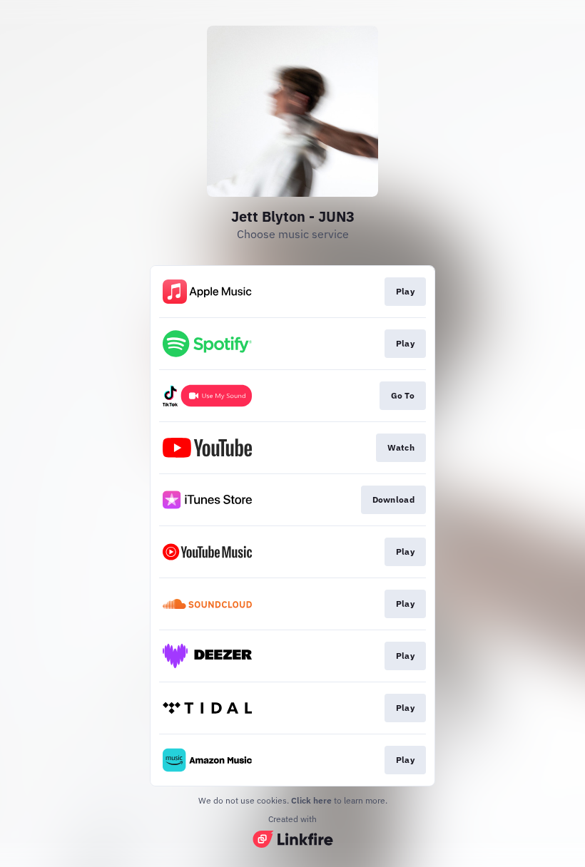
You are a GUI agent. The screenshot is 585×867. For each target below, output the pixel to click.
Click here (311, 800)
